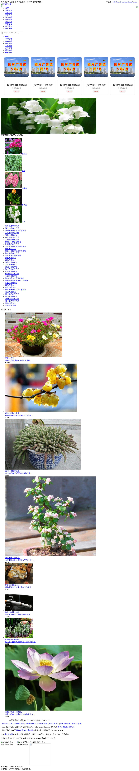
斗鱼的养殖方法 (11, 283)
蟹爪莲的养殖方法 (12, 237)
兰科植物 (8, 46)
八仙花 (24, 188)
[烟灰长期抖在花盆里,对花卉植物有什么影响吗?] (19, 610)
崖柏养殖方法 (10, 260)
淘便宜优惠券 (65, 723)
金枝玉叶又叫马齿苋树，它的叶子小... (19, 560)
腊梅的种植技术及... (12, 413)
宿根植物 (8, 52)
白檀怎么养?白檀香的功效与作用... (18, 473)
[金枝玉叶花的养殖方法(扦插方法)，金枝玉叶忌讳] (50, 556)
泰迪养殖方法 (10, 292)
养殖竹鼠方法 (10, 305)
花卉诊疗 (8, 13)
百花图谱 (8, 19)
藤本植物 (8, 43)
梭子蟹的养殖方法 (12, 301)
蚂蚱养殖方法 (10, 303)
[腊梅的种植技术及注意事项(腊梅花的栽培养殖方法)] (41, 411)
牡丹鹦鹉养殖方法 (12, 226)
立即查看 (16, 91)
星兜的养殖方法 (11, 267)
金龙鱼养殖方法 (11, 276)
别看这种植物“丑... (12, 585)
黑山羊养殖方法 (11, 296)
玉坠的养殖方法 (11, 235)
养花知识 (8, 10)
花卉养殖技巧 (30, 723)
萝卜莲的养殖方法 (12, 294)
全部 (7, 37)
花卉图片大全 (7, 723)
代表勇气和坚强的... (12, 639)
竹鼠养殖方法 (10, 249)
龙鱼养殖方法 (10, 258)
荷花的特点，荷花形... (13, 712)
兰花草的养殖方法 (12, 240)
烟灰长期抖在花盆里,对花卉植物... (18, 614)
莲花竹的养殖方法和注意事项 (16, 280)
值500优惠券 (76, 723)
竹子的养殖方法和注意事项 (15, 230)
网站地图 (19, 730)
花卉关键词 (8, 734)
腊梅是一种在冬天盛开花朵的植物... (19, 415)
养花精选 (8, 22)
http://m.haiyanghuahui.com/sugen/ (125, 2)
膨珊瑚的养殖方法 (12, 244)
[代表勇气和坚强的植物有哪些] (19, 637)
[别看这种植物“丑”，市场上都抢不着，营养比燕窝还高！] (19, 583)
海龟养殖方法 (10, 285)
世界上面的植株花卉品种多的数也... (19, 587)
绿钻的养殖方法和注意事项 (15, 290)
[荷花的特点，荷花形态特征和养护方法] (43, 710)
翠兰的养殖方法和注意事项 (15, 246)
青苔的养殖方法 (11, 262)
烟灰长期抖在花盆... (12, 612)
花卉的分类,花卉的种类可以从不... (18, 360)
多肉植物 (8, 17)
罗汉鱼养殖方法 (11, 265)
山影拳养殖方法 (11, 271)
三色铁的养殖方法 (12, 233)
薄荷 (23, 171)
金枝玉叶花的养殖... (12, 558)
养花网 (30, 730)
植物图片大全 (42, 723)
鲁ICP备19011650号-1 (66, 727)
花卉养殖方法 (19, 723)
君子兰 (24, 205)
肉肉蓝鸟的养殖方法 (13, 242)
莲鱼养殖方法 (10, 287)
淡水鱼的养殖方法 (12, 253)
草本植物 (8, 39)
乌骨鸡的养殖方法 (12, 299)
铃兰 (23, 222)
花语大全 (8, 26)
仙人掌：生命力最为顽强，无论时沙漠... (20, 642)
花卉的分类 (9, 358)
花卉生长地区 (53, 723)
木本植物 (8, 41)
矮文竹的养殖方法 (12, 228)
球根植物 (8, 50)
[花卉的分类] (33, 356)
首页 (7, 8)
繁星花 (24, 154)
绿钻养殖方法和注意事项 (14, 278)
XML (25, 730)
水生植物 (8, 48)
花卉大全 (8, 15)
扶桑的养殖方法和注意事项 (15, 251)
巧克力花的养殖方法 (13, 255)
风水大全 (8, 29)
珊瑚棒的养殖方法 (12, 274)
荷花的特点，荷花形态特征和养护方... (19, 714)
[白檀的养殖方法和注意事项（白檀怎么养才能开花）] (43, 469)
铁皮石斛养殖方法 (12, 269)
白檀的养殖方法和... (12, 471)
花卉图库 (8, 24)
